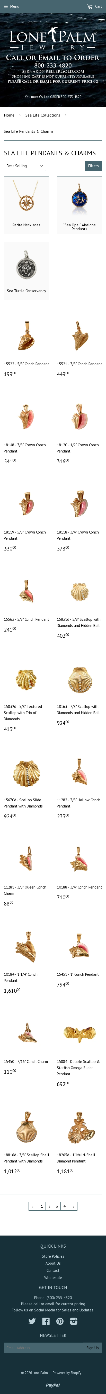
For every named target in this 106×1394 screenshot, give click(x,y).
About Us (53, 1263)
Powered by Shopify (67, 1373)
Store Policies (53, 1256)
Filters (93, 165)
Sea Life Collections (42, 115)
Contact (53, 1270)
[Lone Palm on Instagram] (74, 1322)
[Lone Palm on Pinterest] (60, 1322)
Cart (98, 6)
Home (9, 115)
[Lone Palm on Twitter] (32, 1322)
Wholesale (53, 1277)
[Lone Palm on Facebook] (46, 1322)
